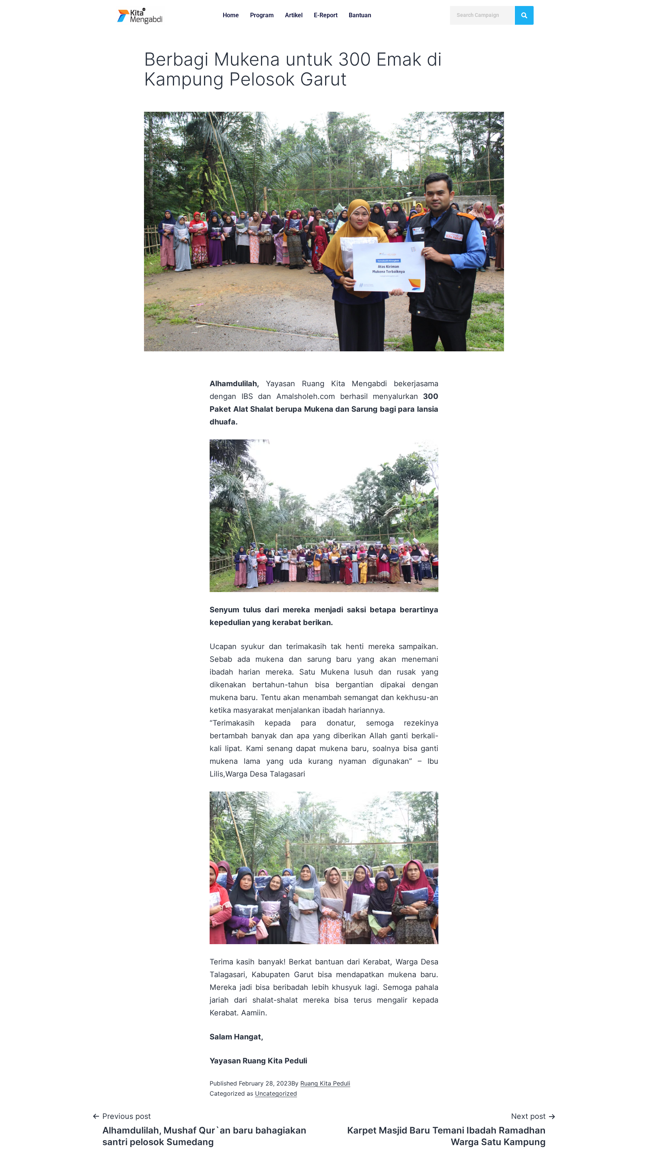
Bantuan (360, 15)
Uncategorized (276, 1093)
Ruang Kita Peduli (325, 1083)
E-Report (326, 15)
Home (231, 15)
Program (262, 15)
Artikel (294, 15)
